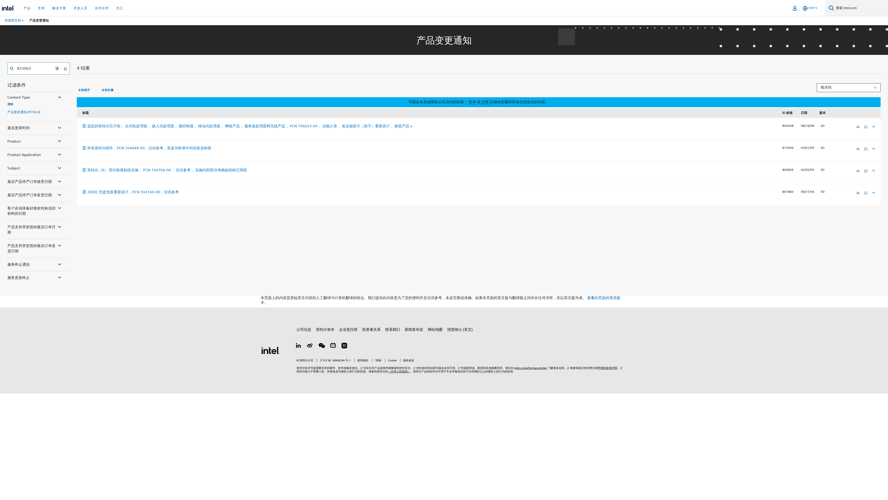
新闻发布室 (414, 329)
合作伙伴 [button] (102, 8)
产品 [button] (27, 8)
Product (14, 141)
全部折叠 (108, 90)
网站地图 (435, 329)
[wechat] (321, 346)
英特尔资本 (325, 329)
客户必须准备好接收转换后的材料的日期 (31, 211)
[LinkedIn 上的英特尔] (298, 346)
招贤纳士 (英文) (460, 329)
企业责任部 (348, 329)
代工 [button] (119, 8)
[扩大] (873, 126)
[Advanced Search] (64, 68)
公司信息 (303, 329)
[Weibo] (310, 346)
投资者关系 (371, 329)
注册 (485, 102)
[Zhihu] (344, 346)
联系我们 (392, 329)
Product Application (24, 155)
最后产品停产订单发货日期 (29, 195)
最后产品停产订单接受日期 (29, 181)
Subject (13, 168)
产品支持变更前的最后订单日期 (31, 230)
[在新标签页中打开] (858, 127)
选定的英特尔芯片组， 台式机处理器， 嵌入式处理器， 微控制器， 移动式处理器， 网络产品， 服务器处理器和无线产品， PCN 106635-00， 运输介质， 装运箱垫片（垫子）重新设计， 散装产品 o (249, 126)
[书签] (866, 129)
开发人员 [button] (80, 8)
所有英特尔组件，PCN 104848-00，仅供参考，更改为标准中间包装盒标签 (149, 148)
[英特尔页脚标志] (270, 350)
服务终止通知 (18, 264)
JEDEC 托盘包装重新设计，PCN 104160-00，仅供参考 (133, 192)
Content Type (18, 97)
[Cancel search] (57, 68)
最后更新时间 (18, 128)
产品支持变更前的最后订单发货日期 (31, 248)
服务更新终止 (18, 277)
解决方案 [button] (59, 8)
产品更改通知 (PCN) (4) (23, 112)
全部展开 (84, 90)
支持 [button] (41, 8)
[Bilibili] (333, 346)
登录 (472, 102)
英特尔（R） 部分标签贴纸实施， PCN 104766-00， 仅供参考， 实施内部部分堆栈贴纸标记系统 (167, 170)
